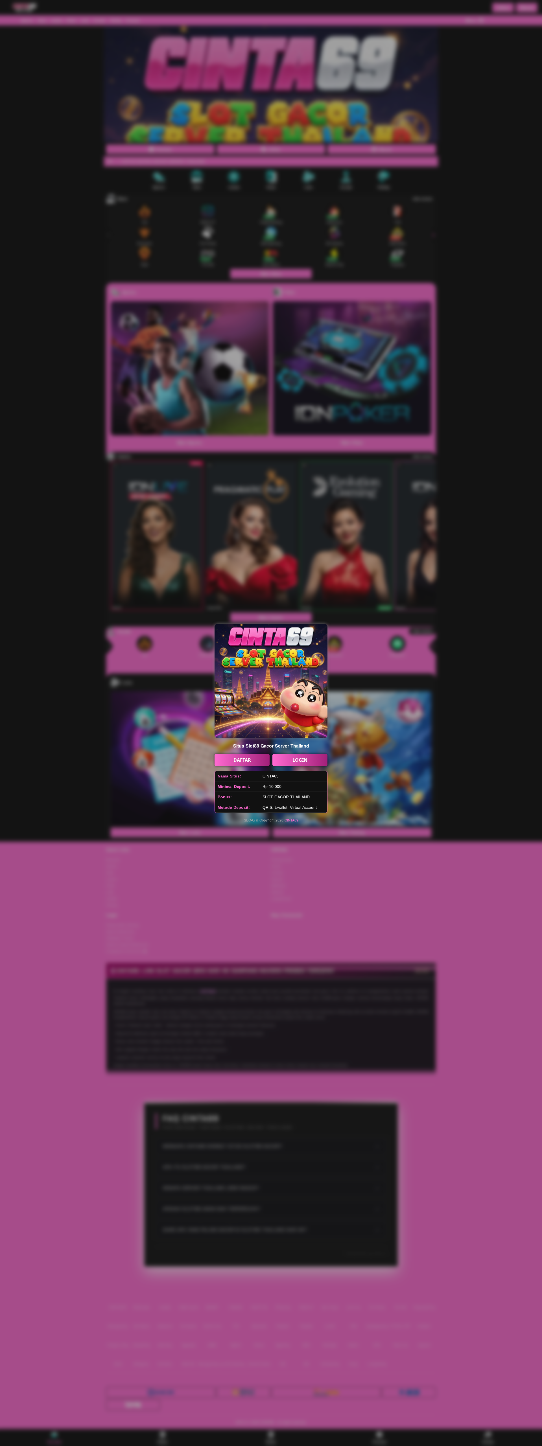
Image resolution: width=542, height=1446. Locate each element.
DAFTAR (242, 760)
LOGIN (299, 760)
